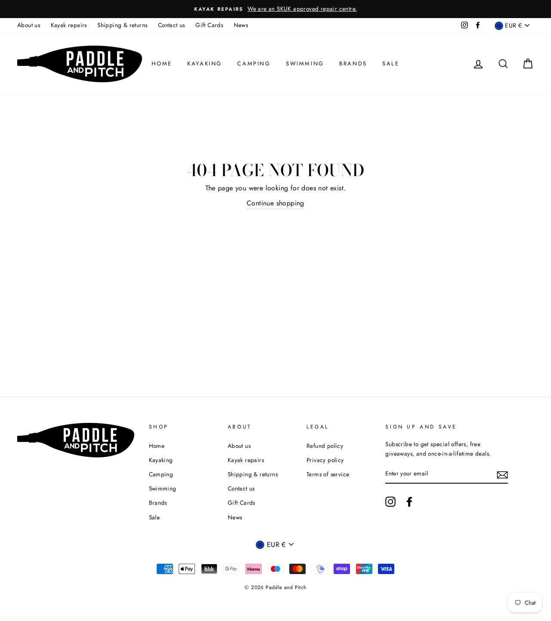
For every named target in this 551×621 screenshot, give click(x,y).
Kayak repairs (69, 25)
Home (162, 63)
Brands (353, 63)
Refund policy (324, 445)
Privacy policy (325, 460)
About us (28, 25)
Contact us (171, 25)
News (241, 25)
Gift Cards (209, 25)
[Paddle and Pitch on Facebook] (409, 502)
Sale (390, 63)
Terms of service (327, 474)
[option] (275, 9)
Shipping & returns (122, 25)
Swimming (305, 63)
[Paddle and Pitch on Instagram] (390, 502)
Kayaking (204, 63)
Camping (253, 63)
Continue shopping (275, 203)
